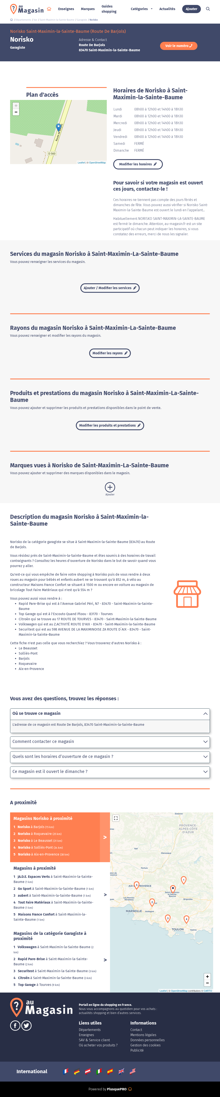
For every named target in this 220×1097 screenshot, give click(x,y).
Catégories (139, 9)
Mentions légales (143, 1035)
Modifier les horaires (136, 164)
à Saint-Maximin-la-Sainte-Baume (52, 889)
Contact (136, 1030)
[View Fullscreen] (116, 818)
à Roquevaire (35, 834)
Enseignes (86, 1035)
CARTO (208, 990)
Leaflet (81, 162)
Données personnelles (147, 1040)
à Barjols (31, 827)
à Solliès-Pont (36, 847)
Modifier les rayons (108, 353)
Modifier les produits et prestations (108, 425)
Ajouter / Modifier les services (108, 288)
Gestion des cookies (145, 1045)
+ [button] (16, 105)
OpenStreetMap (97, 162)
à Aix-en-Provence (39, 854)
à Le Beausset (35, 841)
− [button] (16, 112)
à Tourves (35, 985)
